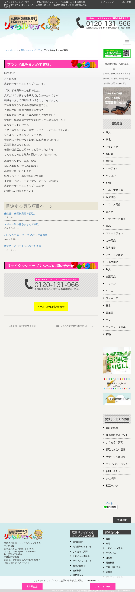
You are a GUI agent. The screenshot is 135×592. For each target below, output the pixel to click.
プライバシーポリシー (118, 464)
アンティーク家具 (116, 327)
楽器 (108, 226)
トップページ (11, 50)
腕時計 (109, 154)
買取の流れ (112, 427)
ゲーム (109, 291)
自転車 (109, 161)
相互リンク (112, 485)
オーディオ (112, 168)
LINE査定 (32, 586)
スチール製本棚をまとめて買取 (21, 224)
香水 (108, 305)
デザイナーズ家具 (116, 218)
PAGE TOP (122, 519)
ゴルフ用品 (112, 262)
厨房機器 (111, 197)
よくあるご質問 (114, 442)
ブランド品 (112, 146)
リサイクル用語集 (116, 456)
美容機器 (111, 247)
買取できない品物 (116, 449)
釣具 (108, 269)
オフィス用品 (113, 204)
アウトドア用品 (114, 255)
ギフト (109, 319)
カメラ (109, 211)
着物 (108, 334)
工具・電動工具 (114, 190)
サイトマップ (107, 2)
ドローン (111, 283)
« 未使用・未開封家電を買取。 (23, 325)
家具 (108, 132)
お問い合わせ (113, 471)
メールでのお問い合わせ (51, 306)
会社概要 (126, 2)
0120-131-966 (103, 586)
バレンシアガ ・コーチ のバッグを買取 (25, 235)
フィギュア (112, 298)
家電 (108, 139)
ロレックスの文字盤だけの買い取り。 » (75, 325)
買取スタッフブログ (30, 50)
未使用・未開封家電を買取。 (20, 213)
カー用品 (111, 240)
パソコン (111, 175)
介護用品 (111, 276)
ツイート (108, 503)
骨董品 (109, 312)
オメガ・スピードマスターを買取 (22, 245)
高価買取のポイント (117, 435)
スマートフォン (114, 233)
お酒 (108, 182)
